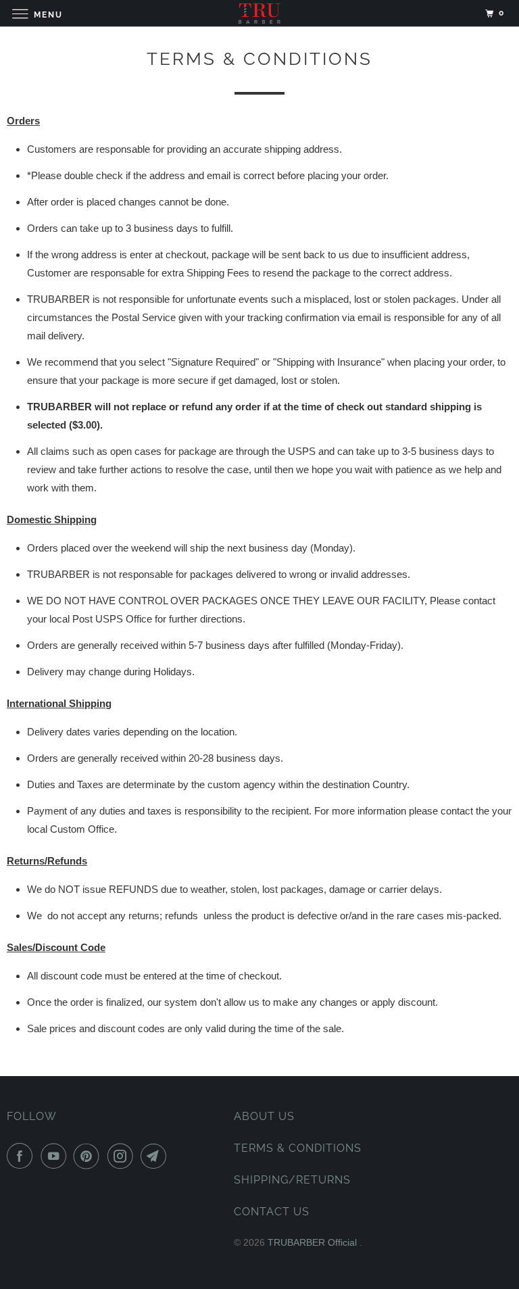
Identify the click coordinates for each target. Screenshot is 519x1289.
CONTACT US (272, 1211)
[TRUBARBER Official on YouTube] (56, 1156)
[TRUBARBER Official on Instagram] (123, 1156)
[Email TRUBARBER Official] (156, 1156)
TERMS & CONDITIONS (298, 1148)
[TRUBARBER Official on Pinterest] (89, 1156)
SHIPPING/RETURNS (292, 1179)
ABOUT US (264, 1116)
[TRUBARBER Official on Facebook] (22, 1156)
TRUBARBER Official (314, 1242)
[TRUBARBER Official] (259, 13)
